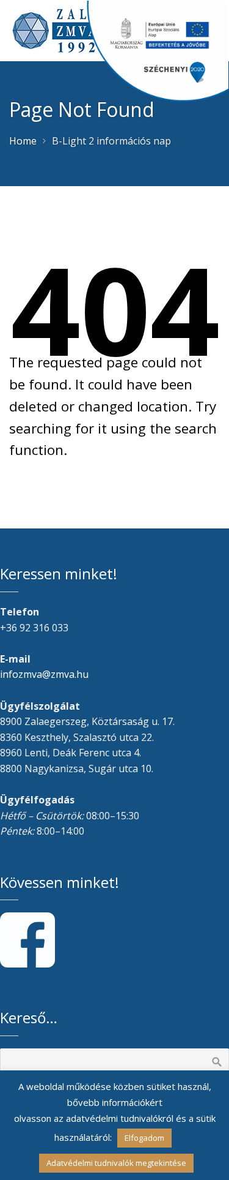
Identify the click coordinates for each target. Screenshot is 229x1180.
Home (23, 141)
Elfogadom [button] (144, 1137)
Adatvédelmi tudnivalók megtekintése (116, 1162)
